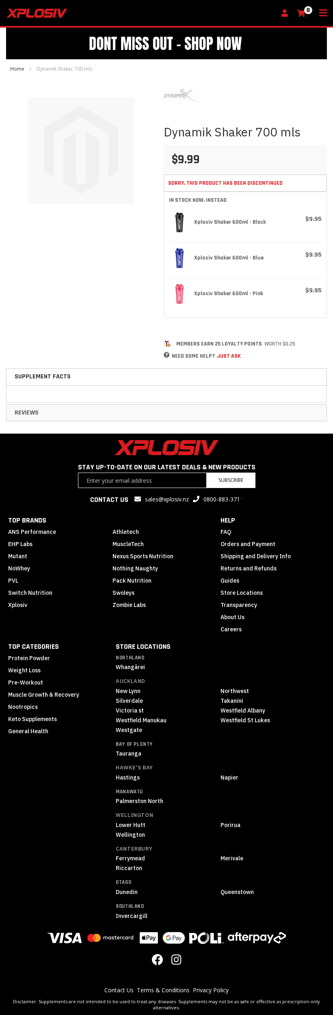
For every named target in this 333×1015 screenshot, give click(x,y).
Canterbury (134, 848)
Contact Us (119, 990)
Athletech (125, 532)
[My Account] (286, 13)
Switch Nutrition (30, 592)
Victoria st (130, 710)
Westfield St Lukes (245, 720)
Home (17, 68)
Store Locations (242, 592)
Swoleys (123, 592)
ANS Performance (32, 532)
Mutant (17, 556)
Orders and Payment (248, 544)
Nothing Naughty (135, 568)
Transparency (239, 605)
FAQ (226, 532)
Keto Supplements (32, 719)
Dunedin (127, 892)
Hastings (128, 777)
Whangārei (130, 667)
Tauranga (128, 753)
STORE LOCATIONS (143, 646)
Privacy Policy (211, 990)
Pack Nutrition (131, 580)
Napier (229, 777)
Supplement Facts (43, 376)
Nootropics (23, 706)
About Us (232, 617)
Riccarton (129, 868)
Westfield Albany (243, 710)
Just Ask (229, 356)
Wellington (134, 815)
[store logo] (141, 13)
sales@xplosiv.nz (167, 499)
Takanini (232, 700)
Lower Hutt (130, 825)
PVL (13, 580)
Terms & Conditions (163, 990)
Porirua (230, 825)
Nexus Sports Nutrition (142, 556)
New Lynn (128, 691)
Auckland (130, 681)
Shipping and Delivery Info (256, 556)
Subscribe (230, 480)
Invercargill (131, 916)
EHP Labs (20, 544)
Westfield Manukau (141, 720)
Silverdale (129, 700)
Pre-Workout (25, 682)
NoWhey (19, 568)
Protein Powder (29, 658)
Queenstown (237, 892)
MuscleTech (128, 544)
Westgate (129, 730)
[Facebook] (157, 961)
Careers (231, 629)
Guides (230, 580)
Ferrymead (130, 858)
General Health (28, 731)
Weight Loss (24, 670)
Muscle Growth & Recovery (43, 694)
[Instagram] (176, 961)
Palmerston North (139, 801)
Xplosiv (17, 605)
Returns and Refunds (249, 568)
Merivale (232, 858)
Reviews (27, 412)
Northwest (235, 691)
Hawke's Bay (134, 767)
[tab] (166, 376)
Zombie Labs (129, 605)
